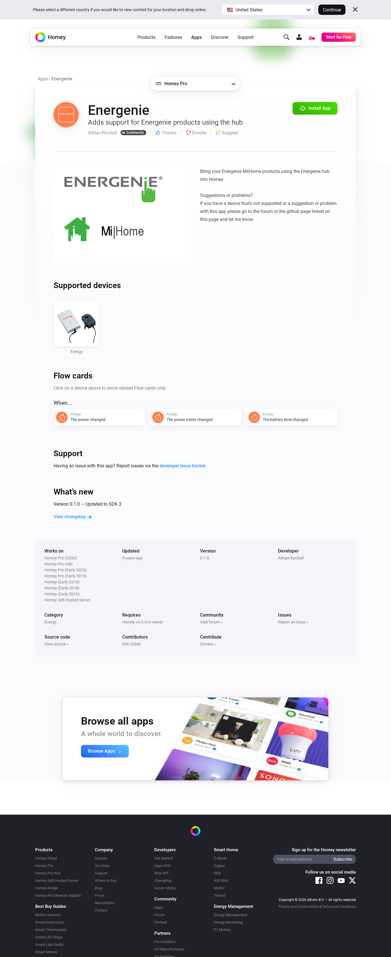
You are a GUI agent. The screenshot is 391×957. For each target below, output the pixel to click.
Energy (50, 622)
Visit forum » (211, 622)
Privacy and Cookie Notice (299, 907)
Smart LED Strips (49, 937)
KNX (217, 873)
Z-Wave (220, 858)
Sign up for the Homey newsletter (324, 849)
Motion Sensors (48, 915)
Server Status (165, 888)
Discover (219, 37)
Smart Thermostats (51, 930)
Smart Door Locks (49, 922)
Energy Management (230, 915)
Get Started (163, 858)
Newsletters (104, 903)
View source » (56, 644)
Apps (196, 37)
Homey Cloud (46, 858)
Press (99, 895)
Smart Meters (46, 952)
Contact (101, 910)
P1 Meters (222, 930)
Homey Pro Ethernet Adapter (58, 895)
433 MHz (221, 880)
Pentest (160, 922)
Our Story (102, 866)
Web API (161, 873)
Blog (98, 888)
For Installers (164, 942)
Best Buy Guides (50, 906)
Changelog (162, 880)
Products (146, 37)
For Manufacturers (169, 949)
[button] (268, 10)
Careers (101, 858)
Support (246, 37)
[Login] (299, 37)
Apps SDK (162, 866)
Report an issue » (293, 622)
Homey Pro (44, 866)
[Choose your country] (312, 37)
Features (173, 37)
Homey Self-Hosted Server (56, 880)
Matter (219, 888)
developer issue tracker (182, 465)
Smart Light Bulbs (49, 944)
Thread (219, 895)
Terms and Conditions (339, 907)
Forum (159, 915)
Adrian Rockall (290, 558)
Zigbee (219, 866)
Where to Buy (105, 880)
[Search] (286, 37)
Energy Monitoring (228, 922)
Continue (332, 10)
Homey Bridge (46, 888)
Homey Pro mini (48, 873)
